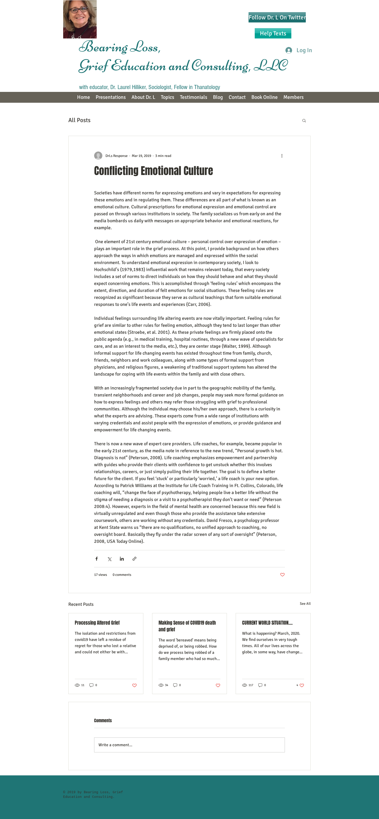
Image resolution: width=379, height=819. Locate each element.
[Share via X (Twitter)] (109, 558)
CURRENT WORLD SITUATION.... (267, 622)
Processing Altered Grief (97, 622)
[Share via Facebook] (96, 558)
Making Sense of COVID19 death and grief (187, 626)
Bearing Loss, (121, 46)
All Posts (79, 120)
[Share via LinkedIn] (121, 558)
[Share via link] (134, 558)
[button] (304, 120)
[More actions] (282, 156)
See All (305, 603)
